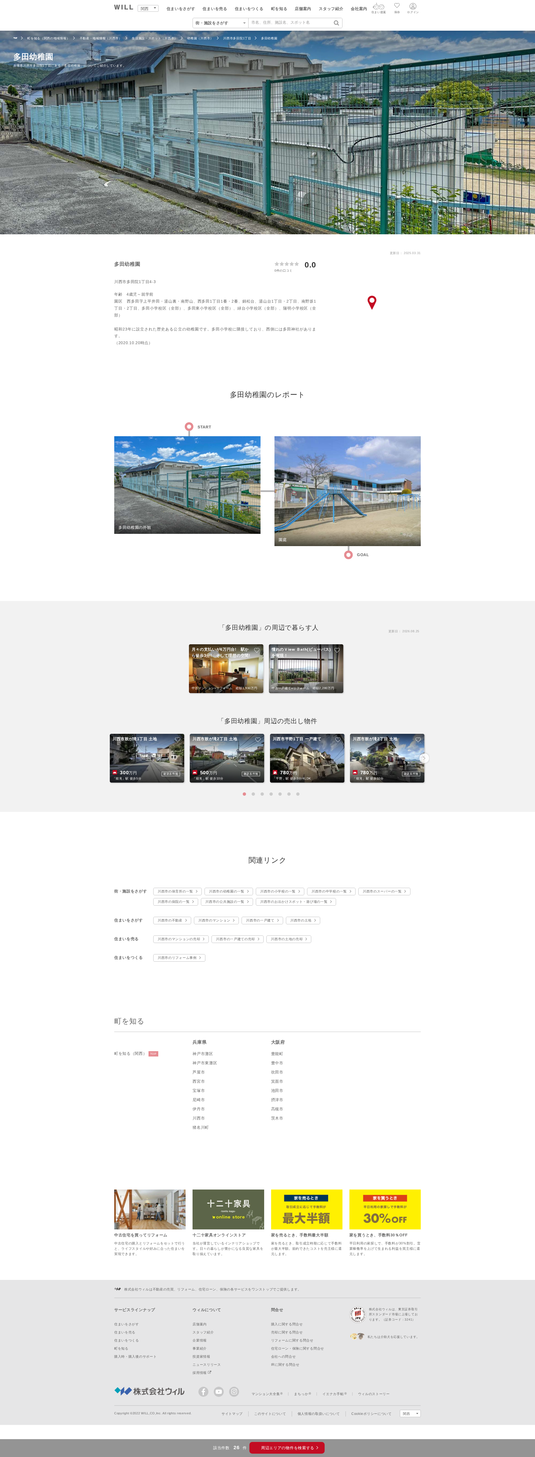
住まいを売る (215, 8)
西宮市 (199, 1081)
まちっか (301, 1394)
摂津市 (277, 1099)
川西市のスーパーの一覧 (382, 891)
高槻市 (277, 1109)
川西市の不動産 (170, 920)
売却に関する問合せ (287, 1332)
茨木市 (277, 1118)
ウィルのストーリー (374, 1394)
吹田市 (277, 1072)
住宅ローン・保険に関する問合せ (297, 1348)
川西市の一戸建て (260, 920)
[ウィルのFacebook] (204, 1393)
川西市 (199, 1118)
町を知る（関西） (135, 1053)
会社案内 (359, 8)
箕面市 (277, 1081)
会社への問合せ (283, 1357)
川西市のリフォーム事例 (177, 958)
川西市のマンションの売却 (179, 939)
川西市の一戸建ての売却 (235, 939)
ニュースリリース (207, 1365)
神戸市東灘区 (205, 1063)
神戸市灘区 (203, 1053)
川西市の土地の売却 (287, 939)
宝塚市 (199, 1090)
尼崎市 (199, 1099)
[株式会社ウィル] (15, 38)
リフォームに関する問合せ (292, 1340)
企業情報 (200, 1340)
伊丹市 (199, 1109)
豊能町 (277, 1053)
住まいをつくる (249, 8)
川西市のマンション (214, 920)
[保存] (397, 6)
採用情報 (200, 1373)
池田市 (277, 1090)
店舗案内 (303, 8)
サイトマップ (232, 1414)
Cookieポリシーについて (371, 1414)
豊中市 (277, 1063)
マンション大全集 (266, 1394)
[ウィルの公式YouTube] (220, 1393)
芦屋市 (199, 1072)
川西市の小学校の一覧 (278, 891)
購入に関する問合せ (287, 1324)
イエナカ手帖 (333, 1394)
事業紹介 (200, 1348)
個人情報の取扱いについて (319, 1414)
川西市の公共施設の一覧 (224, 902)
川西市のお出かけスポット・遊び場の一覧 (293, 902)
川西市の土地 (301, 920)
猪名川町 (201, 1127)
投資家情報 (201, 1357)
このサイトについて (270, 1414)
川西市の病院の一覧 (173, 902)
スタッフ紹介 (331, 8)
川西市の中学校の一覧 (329, 891)
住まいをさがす (181, 8)
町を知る (279, 8)
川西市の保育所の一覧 (175, 891)
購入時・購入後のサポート (135, 1357)
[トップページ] (123, 7)
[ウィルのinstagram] (234, 1392)
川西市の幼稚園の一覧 (226, 891)
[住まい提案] (379, 7)
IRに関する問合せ (285, 1365)
